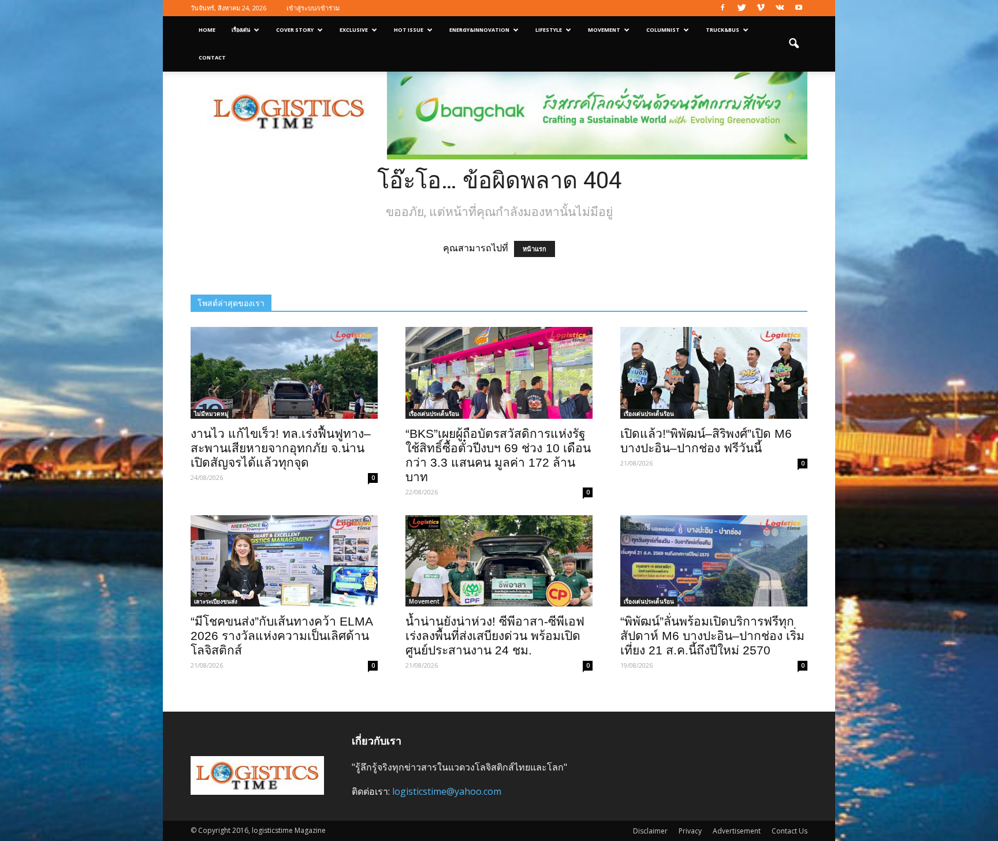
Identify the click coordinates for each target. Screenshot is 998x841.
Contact (212, 57)
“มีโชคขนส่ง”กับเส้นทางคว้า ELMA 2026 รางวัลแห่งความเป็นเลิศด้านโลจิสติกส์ (282, 636)
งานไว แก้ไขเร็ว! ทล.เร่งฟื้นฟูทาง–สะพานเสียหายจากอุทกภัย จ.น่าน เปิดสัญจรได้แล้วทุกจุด (281, 448)
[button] (793, 44)
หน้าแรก (534, 248)
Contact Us (789, 831)
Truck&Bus (722, 30)
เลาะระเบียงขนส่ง (215, 601)
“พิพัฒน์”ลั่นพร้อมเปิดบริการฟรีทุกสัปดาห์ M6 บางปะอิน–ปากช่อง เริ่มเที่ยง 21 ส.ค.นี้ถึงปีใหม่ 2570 (712, 636)
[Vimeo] (760, 8)
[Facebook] (722, 8)
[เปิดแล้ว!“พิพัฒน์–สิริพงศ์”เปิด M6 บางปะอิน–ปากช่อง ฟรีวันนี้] (713, 373)
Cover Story (295, 30)
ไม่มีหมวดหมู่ (211, 414)
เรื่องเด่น (241, 30)
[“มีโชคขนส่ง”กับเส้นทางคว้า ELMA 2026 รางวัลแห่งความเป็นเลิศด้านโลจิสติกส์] (284, 561)
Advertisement (737, 831)
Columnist (663, 30)
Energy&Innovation (479, 30)
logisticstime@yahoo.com (446, 791)
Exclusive (354, 30)
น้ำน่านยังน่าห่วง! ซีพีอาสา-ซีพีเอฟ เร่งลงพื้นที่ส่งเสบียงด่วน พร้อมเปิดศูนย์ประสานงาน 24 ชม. (494, 636)
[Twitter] (741, 8)
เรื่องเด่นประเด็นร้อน (434, 414)
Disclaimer (650, 831)
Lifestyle (548, 30)
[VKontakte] (779, 8)
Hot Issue (408, 30)
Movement (604, 30)
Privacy (690, 831)
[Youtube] (798, 8)
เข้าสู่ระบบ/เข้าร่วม (313, 7)
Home (207, 30)
